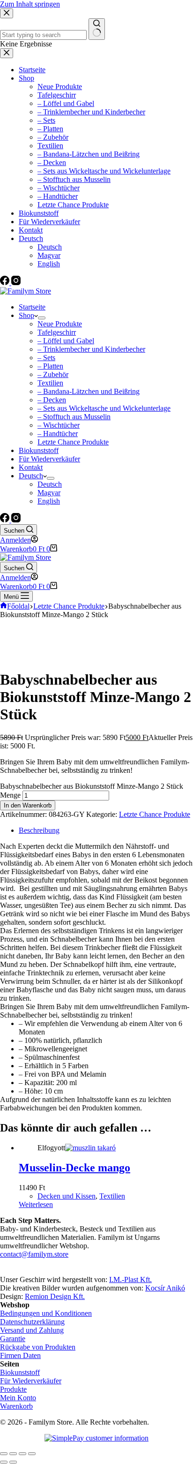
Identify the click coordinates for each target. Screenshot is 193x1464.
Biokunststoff (39, 450)
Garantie (12, 1339)
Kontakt (31, 467)
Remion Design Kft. (55, 1296)
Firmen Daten (20, 1355)
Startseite (32, 307)
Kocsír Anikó (165, 1288)
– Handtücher (57, 434)
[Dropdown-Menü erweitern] (41, 318)
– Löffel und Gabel (65, 341)
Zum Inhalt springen (30, 4)
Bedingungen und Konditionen (46, 1313)
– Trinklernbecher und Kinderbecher (91, 349)
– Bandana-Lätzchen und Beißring (88, 391)
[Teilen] (13, 1453)
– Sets (46, 358)
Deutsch (31, 476)
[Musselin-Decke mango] (90, 1148)
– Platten (50, 366)
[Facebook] (5, 520)
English (48, 501)
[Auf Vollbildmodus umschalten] (22, 1453)
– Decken (51, 400)
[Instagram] (16, 520)
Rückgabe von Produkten (37, 1347)
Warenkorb (16, 1406)
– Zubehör (52, 374)
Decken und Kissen (66, 1196)
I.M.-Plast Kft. (130, 1279)
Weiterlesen (36, 1204)
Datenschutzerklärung (32, 1322)
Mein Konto (18, 1398)
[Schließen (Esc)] (3, 1453)
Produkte (13, 1389)
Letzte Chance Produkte (73, 442)
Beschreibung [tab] (39, 830)
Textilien (50, 383)
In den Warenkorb (28, 805)
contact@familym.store (34, 1254)
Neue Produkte (59, 324)
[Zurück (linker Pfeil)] (3, 1462)
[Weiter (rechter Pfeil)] (13, 1462)
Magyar (48, 493)
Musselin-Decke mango (74, 1168)
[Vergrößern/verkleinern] (32, 1453)
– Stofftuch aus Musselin (74, 417)
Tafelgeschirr (56, 332)
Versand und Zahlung (32, 1330)
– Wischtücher (58, 425)
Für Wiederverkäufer (49, 459)
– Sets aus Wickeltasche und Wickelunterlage (104, 408)
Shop (26, 315)
